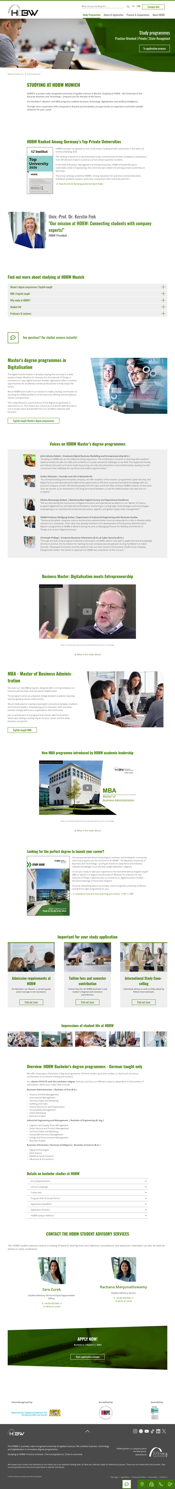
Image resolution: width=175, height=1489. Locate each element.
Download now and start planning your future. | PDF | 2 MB (104, 893)
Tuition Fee (36, 1192)
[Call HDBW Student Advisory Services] (160, 1484)
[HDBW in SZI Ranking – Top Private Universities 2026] (154, 1413)
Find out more (31, 1002)
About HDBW (159, 15)
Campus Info (153, 7)
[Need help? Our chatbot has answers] (127, 1484)
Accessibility (152, 1477)
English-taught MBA (22, 730)
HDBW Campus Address (42, 1215)
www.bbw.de (141, 1454)
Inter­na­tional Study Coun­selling (144, 981)
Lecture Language (39, 1186)
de (133, 6)
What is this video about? (89, 654)
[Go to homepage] (19, 10)
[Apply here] (170, 1484)
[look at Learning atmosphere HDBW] (124, 1039)
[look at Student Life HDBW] (158, 1039)
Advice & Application (113, 15)
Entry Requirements (40, 1181)
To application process (154, 48)
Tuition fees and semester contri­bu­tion (87, 981)
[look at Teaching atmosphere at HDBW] (57, 1039)
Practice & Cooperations (138, 15)
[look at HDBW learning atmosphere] (90, 1039)
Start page (114, 1477)
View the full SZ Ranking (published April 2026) (81, 183)
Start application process (87, 1357)
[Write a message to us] (151, 1484)
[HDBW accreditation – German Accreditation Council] (106, 1413)
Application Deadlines (41, 1204)
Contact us (163, 1477)
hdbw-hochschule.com (16, 74)
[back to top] (87, 1431)
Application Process (40, 1209)
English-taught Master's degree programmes (33, 421)
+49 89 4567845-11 (53, 1303)
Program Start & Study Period (45, 1198)
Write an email (53, 1306)
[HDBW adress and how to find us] (142, 1484)
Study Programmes (91, 15)
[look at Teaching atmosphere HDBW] (23, 1039)
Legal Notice (125, 1477)
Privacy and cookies (139, 1477)
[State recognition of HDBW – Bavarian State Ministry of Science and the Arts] (36, 1413)
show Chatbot (12, 336)
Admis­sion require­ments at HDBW (31, 981)
